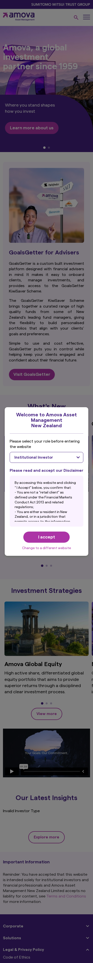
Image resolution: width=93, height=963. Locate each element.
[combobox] (47, 457)
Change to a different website (46, 548)
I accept (46, 537)
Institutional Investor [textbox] (33, 457)
